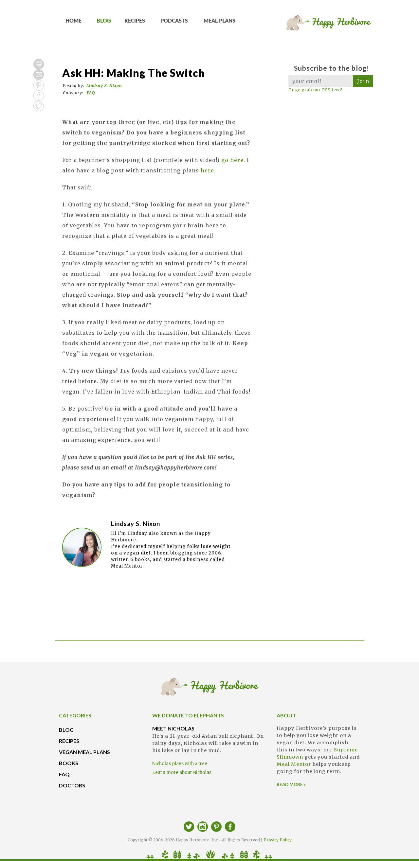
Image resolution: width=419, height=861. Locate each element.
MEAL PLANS (219, 21)
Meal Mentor (294, 764)
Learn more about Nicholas (181, 772)
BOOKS (68, 763)
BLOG (104, 21)
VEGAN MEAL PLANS (84, 752)
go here (232, 160)
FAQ (91, 92)
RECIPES (134, 21)
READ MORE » (291, 784)
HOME (73, 21)
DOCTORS (72, 785)
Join (363, 81)
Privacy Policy (278, 839)
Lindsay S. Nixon (104, 85)
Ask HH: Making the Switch (133, 72)
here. (208, 170)
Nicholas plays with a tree (179, 763)
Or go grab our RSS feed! (315, 89)
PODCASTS (174, 21)
